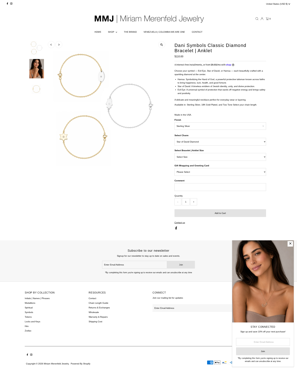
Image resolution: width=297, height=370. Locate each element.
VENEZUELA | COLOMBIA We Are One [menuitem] (164, 32)
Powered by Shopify (80, 363)
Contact (92, 298)
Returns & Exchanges (99, 307)
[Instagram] (11, 4)
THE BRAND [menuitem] (130, 32)
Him (27, 326)
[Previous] (51, 44)
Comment (179, 180)
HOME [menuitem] (98, 32)
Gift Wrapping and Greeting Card (191, 165)
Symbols (29, 312)
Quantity (178, 196)
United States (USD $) (277, 4)
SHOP (111, 32)
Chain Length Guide (98, 303)
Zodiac (28, 330)
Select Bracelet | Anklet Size (189, 150)
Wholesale (94, 312)
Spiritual (29, 307)
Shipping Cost (95, 321)
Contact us (179, 222)
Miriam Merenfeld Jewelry (56, 363)
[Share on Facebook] (176, 229)
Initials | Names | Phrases (37, 298)
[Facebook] (7, 4)
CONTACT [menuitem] (197, 32)
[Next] (58, 44)
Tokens (28, 317)
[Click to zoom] (161, 44)
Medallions (30, 303)
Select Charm (181, 135)
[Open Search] (257, 18)
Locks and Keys (32, 321)
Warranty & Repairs (98, 317)
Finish (177, 120)
